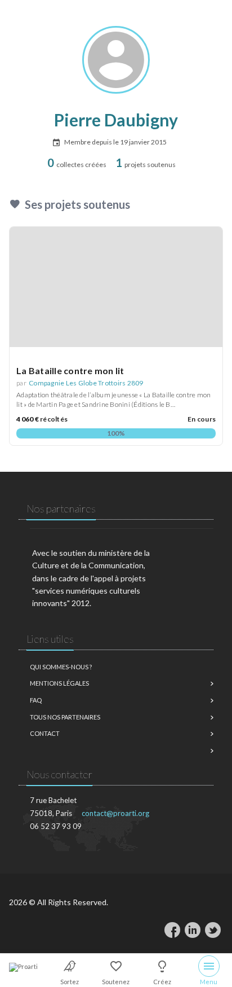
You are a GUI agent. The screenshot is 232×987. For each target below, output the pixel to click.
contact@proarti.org (115, 813)
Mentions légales (59, 683)
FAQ (36, 700)
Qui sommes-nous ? (61, 666)
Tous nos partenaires (65, 717)
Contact (45, 733)
